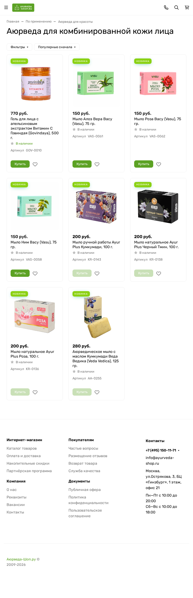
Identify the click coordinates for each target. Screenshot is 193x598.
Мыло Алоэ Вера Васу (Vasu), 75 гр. (92, 121)
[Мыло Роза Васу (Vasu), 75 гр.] (158, 82)
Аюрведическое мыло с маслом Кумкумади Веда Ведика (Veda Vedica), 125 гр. (95, 358)
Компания (16, 481)
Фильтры (18, 47)
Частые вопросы (83, 448)
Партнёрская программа (29, 471)
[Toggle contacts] (166, 7)
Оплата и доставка (24, 456)
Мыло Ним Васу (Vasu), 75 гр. (34, 244)
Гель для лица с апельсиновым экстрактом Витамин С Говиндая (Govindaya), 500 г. (35, 128)
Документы (79, 481)
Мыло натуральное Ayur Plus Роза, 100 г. (32, 354)
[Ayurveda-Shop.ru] (23, 7)
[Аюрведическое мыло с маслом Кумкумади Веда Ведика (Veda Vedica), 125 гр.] (96, 315)
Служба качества (84, 471)
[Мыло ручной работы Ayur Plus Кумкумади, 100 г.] (96, 206)
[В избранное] (35, 164)
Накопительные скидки (28, 463)
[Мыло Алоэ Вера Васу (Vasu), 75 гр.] (96, 82)
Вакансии (16, 504)
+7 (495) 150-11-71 (161, 450)
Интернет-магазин (24, 440)
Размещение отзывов (87, 456)
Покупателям (81, 440)
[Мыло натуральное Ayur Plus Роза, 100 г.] (35, 315)
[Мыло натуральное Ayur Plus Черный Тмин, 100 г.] (158, 206)
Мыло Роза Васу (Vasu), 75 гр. (157, 121)
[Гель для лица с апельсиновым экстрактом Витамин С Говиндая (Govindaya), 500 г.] (35, 82)
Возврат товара (82, 463)
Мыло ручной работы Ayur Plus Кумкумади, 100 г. (96, 244)
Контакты (15, 512)
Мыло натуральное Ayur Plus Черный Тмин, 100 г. (156, 244)
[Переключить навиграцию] (6, 7)
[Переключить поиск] (176, 7)
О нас (12, 489)
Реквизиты (16, 497)
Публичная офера (84, 489)
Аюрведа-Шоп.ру (21, 559)
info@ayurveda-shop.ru (160, 460)
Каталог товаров (22, 448)
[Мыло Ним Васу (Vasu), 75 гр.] (35, 206)
